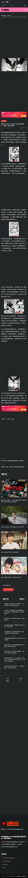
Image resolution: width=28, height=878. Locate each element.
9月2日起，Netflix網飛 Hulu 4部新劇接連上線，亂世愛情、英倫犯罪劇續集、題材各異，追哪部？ (14, 612)
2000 (15, 606)
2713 (23, 127)
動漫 (13, 419)
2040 (15, 628)
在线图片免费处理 (6, 861)
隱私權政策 (19, 876)
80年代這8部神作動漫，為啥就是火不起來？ (11, 577)
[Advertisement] (14, 34)
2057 (15, 669)
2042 (15, 654)
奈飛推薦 (4, 15)
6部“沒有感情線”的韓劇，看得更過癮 (9, 552)
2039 (15, 621)
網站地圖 (3, 5)
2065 (15, 647)
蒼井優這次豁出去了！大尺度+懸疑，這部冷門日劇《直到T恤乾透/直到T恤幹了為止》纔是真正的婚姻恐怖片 (14, 659)
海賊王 (3, 419)
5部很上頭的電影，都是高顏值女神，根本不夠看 (12, 527)
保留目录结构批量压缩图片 (8, 858)
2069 (15, 662)
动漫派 (4, 867)
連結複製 (9, 589)
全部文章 (9, 15)
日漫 (8, 419)
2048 (15, 641)
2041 (15, 614)
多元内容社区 (5, 864)
